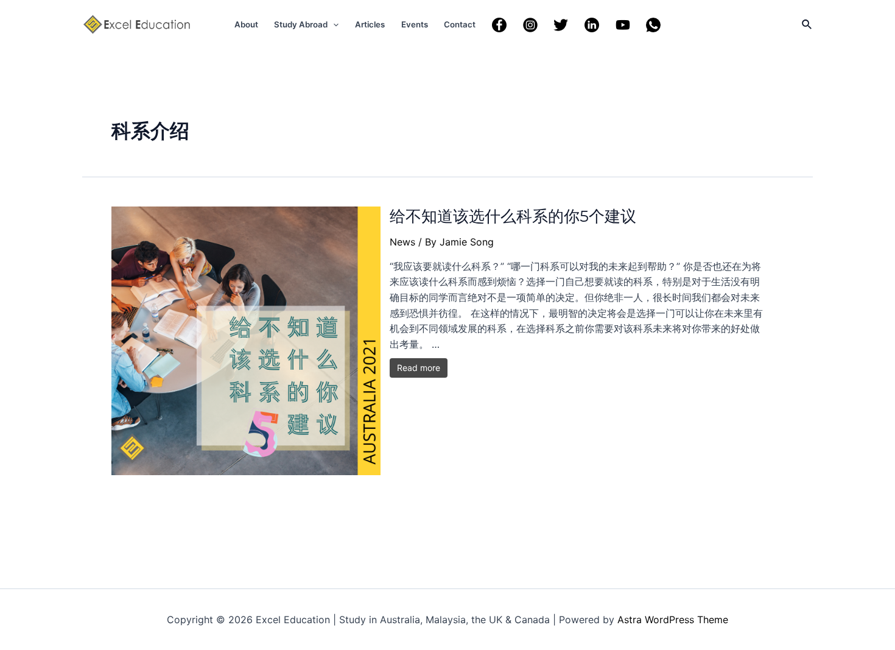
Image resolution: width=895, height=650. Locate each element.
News (402, 242)
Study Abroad (301, 24)
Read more (418, 367)
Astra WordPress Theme (672, 619)
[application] (333, 24)
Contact (460, 24)
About (246, 24)
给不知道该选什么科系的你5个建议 (513, 216)
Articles (370, 24)
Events (414, 24)
